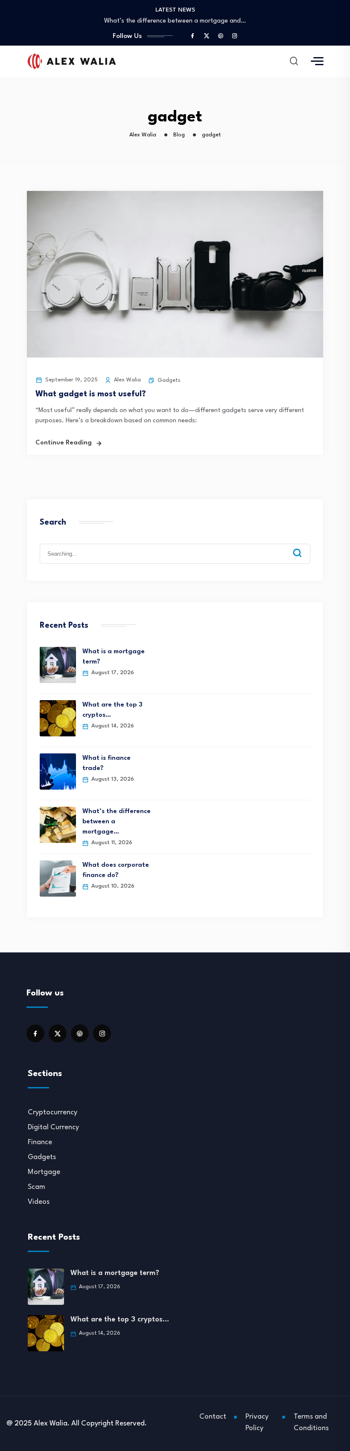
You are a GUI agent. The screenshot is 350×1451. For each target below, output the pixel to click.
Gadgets (169, 380)
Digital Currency (53, 1127)
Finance (40, 1142)
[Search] (303, 546)
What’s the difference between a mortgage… (116, 821)
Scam (36, 1187)
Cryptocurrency (52, 1112)
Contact (212, 1416)
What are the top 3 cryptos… (112, 710)
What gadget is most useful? (90, 394)
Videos (39, 1202)
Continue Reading (63, 443)
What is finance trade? (106, 763)
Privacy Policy (256, 1422)
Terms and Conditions (311, 1422)
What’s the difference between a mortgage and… (175, 21)
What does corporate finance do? (115, 870)
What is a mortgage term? (113, 657)
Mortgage (44, 1172)
